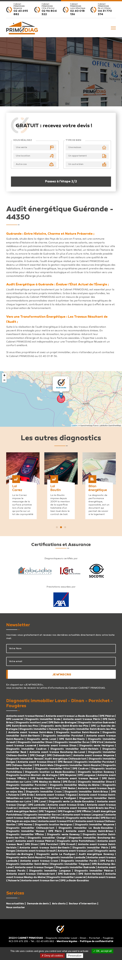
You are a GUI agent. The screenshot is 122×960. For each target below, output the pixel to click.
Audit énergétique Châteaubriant (65, 758)
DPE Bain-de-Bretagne (62, 722)
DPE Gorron (108, 818)
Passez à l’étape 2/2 (61, 181)
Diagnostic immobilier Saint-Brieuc (86, 791)
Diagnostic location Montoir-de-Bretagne (32, 775)
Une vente (21, 147)
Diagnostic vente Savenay (63, 834)
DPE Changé (37, 755)
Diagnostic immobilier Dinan (35, 742)
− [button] (4, 380)
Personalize (74, 955)
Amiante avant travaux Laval (75, 850)
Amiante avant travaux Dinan (57, 745)
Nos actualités (15, 903)
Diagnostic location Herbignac (54, 824)
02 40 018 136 (77, 12)
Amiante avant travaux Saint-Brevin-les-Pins (86, 808)
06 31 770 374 (105, 12)
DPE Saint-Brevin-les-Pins (22, 726)
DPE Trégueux (47, 811)
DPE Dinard (57, 818)
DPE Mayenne (68, 775)
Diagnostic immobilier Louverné (66, 877)
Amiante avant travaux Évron (38, 808)
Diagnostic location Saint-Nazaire (77, 732)
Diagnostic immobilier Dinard (96, 781)
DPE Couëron (80, 768)
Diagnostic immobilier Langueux (50, 870)
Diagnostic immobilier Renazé (25, 758)
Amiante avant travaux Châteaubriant (30, 874)
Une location (23, 156)
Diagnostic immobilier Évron (72, 742)
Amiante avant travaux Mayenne (93, 755)
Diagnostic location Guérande (96, 722)
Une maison (74, 147)
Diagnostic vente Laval (41, 739)
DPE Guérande (67, 874)
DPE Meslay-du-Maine (46, 781)
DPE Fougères (66, 811)
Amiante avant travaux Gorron (40, 880)
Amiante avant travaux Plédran (35, 841)
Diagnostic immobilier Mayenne (94, 824)
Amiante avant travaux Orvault (36, 850)
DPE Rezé (43, 818)
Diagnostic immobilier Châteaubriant (30, 828)
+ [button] (4, 375)
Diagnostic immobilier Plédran (94, 870)
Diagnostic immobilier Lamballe (66, 857)
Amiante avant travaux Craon (39, 861)
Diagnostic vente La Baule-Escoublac (72, 801)
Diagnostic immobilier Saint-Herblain (74, 749)
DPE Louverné (15, 719)
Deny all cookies (53, 955)
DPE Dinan (31, 844)
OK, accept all (103, 951)
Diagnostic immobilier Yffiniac (25, 834)
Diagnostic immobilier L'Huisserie (40, 729)
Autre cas (21, 164)
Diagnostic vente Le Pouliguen (55, 854)
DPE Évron (69, 781)
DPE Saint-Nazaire (42, 778)
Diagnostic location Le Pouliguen (55, 798)
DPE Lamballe (36, 805)
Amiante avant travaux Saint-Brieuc (89, 831)
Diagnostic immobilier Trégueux (70, 864)
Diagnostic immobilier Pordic (79, 861)
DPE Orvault (68, 844)
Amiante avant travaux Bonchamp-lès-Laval (57, 752)
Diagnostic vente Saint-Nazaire (25, 857)
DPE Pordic (107, 861)
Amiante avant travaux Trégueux (56, 795)
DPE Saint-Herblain (90, 874)
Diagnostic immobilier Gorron (42, 814)
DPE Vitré (98, 742)
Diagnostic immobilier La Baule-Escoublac (86, 828)
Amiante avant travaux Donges (34, 867)
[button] (57, 527)
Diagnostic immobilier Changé (47, 837)
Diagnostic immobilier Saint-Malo (27, 864)
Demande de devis (38, 903)
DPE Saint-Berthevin (72, 739)
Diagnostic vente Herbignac (96, 745)
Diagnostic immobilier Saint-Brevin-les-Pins (89, 729)
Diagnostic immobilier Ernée (43, 719)
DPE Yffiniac (84, 811)
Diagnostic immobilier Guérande (75, 867)
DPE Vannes (25, 824)
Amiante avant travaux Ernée (66, 805)
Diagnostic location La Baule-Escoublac (50, 772)
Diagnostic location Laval (31, 722)
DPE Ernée (27, 795)
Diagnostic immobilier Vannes (25, 831)
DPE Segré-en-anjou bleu (21, 821)
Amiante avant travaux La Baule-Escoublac (72, 716)
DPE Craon (53, 788)
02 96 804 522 (49, 12)
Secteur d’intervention (82, 903)
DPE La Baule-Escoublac (74, 880)
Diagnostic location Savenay (96, 772)
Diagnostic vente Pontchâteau (76, 841)
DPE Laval (40, 801)
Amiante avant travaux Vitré (56, 821)
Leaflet (74, 425)
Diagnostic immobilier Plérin (90, 847)
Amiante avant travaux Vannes (25, 716)
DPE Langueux (86, 775)
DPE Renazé (65, 762)
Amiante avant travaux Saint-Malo (30, 732)
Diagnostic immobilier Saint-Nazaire (77, 765)
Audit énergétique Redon (21, 811)
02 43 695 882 (21, 12)
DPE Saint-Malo (44, 765)
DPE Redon (68, 788)
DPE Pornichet (49, 844)
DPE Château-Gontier (19, 765)
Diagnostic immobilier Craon (44, 791)
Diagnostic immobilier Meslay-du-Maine (75, 785)
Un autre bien (75, 164)
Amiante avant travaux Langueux (82, 814)
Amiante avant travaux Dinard (36, 762)
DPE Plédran (107, 716)
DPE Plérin (55, 831)
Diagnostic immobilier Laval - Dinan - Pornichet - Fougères (79, 938)
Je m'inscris (61, 675)
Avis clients (59, 903)
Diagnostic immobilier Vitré (53, 768)
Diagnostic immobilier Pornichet (63, 735)
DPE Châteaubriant (59, 755)
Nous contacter (15, 907)
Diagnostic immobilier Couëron (26, 749)
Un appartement (77, 156)
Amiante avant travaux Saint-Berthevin (44, 847)
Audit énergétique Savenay (96, 854)
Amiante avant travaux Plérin (82, 719)
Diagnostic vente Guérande (82, 818)
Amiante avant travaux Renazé (79, 778)
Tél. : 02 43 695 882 (42, 941)
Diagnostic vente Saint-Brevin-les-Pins (64, 726)
